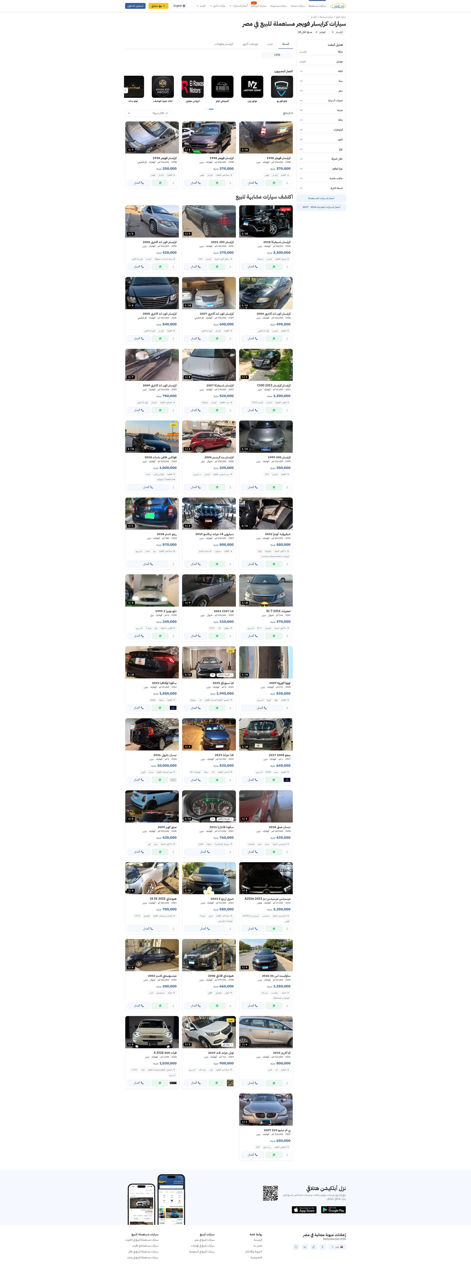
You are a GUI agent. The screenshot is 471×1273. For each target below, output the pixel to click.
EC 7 (259, 628)
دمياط (170, 992)
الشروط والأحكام (253, 1252)
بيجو (276, 772)
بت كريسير (197, 474)
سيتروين (218, 551)
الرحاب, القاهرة (223, 772)
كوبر (149, 844)
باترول (143, 772)
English (177, 5)
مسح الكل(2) (305, 32)
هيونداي (147, 915)
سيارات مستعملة (317, 6)
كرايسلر (275, 175)
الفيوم (227, 992)
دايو (156, 628)
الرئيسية (258, 1240)
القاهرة (283, 175)
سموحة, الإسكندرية (222, 844)
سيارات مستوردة (278, 6)
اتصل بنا (258, 1246)
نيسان (151, 772)
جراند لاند (202, 1069)
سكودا (161, 700)
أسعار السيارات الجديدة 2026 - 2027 (321, 207)
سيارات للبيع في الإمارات (203, 1246)
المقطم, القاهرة (280, 1147)
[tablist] (209, 44)
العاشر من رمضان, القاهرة (162, 915)
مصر (337, 1247)
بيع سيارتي (156, 6)
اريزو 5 (202, 915)
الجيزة (284, 992)
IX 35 (137, 915)
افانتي (210, 992)
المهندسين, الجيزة (279, 844)
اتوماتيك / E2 (195, 772)
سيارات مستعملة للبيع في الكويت (141, 1240)
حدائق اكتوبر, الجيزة (222, 259)
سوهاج (226, 628)
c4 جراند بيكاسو (205, 551)
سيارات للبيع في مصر (205, 1240)
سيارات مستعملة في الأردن (145, 1246)
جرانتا (206, 772)
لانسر (151, 992)
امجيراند (268, 628)
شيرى (211, 915)
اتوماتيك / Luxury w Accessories (275, 556)
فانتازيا (201, 844)
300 (200, 259)
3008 (268, 772)
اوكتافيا (152, 700)
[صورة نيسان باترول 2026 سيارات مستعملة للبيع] (152, 734)
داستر (148, 551)
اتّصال (251, 183)
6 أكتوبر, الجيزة (280, 551)
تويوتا (276, 700)
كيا (200, 700)
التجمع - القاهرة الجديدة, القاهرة (160, 1069)
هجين (287, 921)
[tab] (286, 44)
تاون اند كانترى (137, 259)
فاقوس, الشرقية (166, 628)
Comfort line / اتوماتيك (166, 479)
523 (258, 1147)
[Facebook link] (322, 1247)
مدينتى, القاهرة (281, 259)
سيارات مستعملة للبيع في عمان (142, 1257)
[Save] (244, 126)
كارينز (270, 1069)
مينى (155, 844)
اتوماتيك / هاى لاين (225, 921)
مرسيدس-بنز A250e (251, 915)
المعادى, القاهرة (166, 402)
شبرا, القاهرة (224, 402)
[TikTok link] (314, 1247)
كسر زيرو (139, 551)
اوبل (211, 1069)
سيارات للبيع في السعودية (202, 1252)
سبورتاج (193, 700)
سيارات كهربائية (259, 6)
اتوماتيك (251, 844)
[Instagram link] (296, 1247)
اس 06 (265, 992)
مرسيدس (265, 915)
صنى (259, 844)
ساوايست (274, 992)
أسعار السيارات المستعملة (321, 198)
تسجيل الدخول (135, 6)
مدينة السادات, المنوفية (163, 259)
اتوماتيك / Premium (281, 998)
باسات (148, 474)
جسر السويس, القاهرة (221, 474)
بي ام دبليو (267, 1147)
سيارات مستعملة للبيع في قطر (143, 1252)
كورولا (269, 700)
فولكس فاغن (159, 474)
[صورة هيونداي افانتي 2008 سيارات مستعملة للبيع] (209, 955)
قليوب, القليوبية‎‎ (280, 402)
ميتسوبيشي (160, 992)
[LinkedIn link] (305, 1247)
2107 (212, 628)
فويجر (267, 175)
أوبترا (259, 551)
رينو (154, 551)
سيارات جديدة (298, 6)
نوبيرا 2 (148, 628)
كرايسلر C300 (257, 402)
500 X (134, 1069)
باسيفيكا (260, 259)
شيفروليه (268, 551)
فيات (142, 1069)
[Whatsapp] (273, 183)
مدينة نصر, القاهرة (222, 175)
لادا (219, 628)
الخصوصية (256, 1257)
